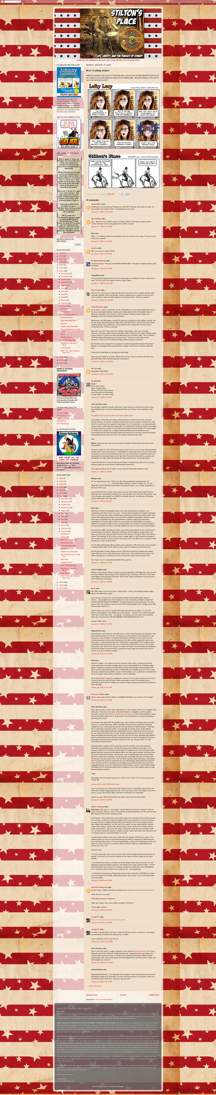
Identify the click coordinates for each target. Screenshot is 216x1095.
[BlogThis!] (122, 194)
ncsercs (94, 248)
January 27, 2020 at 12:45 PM (102, 374)
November (65, 276)
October (64, 279)
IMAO (59, 418)
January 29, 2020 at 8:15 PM (101, 982)
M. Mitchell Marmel (98, 261)
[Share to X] (124, 194)
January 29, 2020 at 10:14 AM (102, 962)
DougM (94, 381)
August (63, 285)
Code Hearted (66, 348)
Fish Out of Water (98, 694)
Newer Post (91, 995)
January (64, 306)
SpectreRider (96, 204)
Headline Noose (66, 337)
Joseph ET (95, 917)
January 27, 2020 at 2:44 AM (101, 254)
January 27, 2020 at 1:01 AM (101, 226)
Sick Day (64, 323)
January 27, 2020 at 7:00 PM (101, 582)
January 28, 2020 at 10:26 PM (102, 941)
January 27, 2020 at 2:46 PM (101, 472)
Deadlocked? (65, 309)
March (63, 300)
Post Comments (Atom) (104, 999)
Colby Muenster (97, 307)
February (64, 303)
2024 (61, 259)
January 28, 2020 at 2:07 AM (101, 654)
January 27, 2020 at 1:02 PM (101, 397)
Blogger (120, 1086)
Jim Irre (94, 368)
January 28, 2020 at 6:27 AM (101, 687)
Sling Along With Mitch (68, 320)
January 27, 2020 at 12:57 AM (102, 212)
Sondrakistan (61, 421)
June (63, 291)
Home (123, 995)
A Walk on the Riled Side (69, 326)
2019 (61, 357)
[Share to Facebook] (127, 194)
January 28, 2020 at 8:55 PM (101, 910)
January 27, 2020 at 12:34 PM (102, 361)
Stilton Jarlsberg (97, 807)
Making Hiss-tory (67, 317)
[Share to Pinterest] (129, 194)
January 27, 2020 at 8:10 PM (101, 624)
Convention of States (64, 415)
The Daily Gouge (63, 423)
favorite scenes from (143, 890)
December (65, 273)
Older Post (154, 995)
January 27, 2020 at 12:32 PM (102, 300)
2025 (61, 256)
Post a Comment (95, 986)
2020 (61, 271)
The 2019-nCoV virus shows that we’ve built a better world (112, 415)
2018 (61, 360)
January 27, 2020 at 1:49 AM (101, 241)
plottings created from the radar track (122, 714)
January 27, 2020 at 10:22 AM (102, 283)
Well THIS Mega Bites (68, 340)
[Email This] (120, 194)
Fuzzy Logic (65, 311)
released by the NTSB (142, 951)
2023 (61, 262)
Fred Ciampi (95, 290)
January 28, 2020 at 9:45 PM (101, 923)
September (65, 282)
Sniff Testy (64, 334)
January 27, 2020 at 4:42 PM (101, 501)
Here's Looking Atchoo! (69, 314)
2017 (61, 363)
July (62, 288)
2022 (61, 265)
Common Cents (62, 413)
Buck (93, 588)
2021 (61, 268)
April (63, 297)
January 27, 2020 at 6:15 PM (101, 563)
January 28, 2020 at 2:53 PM (101, 700)
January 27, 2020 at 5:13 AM (101, 268)
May (63, 294)
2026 (61, 253)
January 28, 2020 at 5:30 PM (101, 880)
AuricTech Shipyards (99, 887)
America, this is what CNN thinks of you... (105, 784)
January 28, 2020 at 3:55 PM (101, 800)
